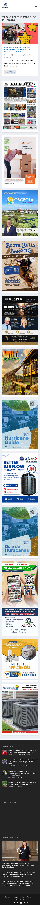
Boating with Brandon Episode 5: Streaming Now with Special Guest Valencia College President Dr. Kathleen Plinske (18, 874)
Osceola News (28, 55)
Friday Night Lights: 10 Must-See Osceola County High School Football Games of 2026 (22, 773)
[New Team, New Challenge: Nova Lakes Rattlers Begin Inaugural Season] (4, 784)
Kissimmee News (18, 55)
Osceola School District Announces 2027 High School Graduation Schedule (23, 751)
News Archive (22, 766)
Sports (28, 766)
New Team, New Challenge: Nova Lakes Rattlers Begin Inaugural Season (23, 783)
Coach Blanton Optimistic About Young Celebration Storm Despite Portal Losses (23, 762)
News (19, 754)
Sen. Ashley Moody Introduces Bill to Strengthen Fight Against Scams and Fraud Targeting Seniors (18, 865)
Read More (10, 72)
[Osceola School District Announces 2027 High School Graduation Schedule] (4, 752)
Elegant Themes (19, 897)
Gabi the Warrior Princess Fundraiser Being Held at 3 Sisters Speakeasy (17, 49)
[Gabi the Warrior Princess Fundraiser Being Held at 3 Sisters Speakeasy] (20, 33)
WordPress (20, 899)
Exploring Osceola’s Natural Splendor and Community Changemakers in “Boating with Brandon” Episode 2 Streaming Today (18, 883)
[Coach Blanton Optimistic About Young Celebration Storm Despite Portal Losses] (4, 761)
